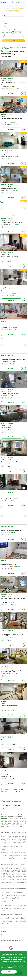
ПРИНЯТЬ (9, 972)
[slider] (4, 35)
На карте (14, 86)
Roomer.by (4, 818)
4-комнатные (18, 808)
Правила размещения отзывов (8, 942)
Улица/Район (5, 20)
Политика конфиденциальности (8, 937)
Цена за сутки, (6, 32)
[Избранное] (13, 2)
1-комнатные (6, 805)
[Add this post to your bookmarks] (2, 62)
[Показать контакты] (24, 93)
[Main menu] (24, 2)
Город (3, 15)
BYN (12, 32)
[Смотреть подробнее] (13, 68)
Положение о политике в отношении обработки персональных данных (13, 966)
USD (15, 32)
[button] (25, 68)
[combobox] (13, 17)
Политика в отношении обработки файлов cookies (12, 940)
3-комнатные (6, 808)
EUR (19, 32)
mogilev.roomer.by (12, 917)
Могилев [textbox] (5, 18)
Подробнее (11, 93)
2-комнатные (17, 805)
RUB (21, 32)
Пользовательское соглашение (8, 934)
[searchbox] (14, 23)
